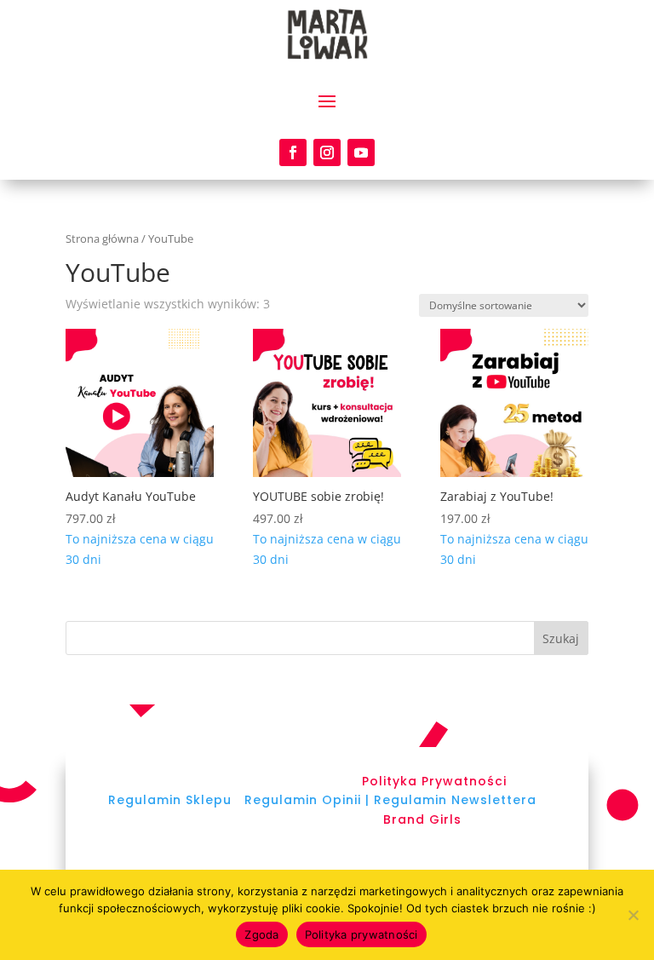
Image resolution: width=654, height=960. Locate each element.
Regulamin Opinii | (307, 799)
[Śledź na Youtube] (361, 152)
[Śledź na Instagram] (327, 152)
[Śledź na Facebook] (293, 152)
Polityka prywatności (361, 934)
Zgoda (261, 934)
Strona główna (102, 238)
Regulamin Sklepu (170, 799)
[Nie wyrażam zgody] (632, 914)
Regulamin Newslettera (455, 799)
